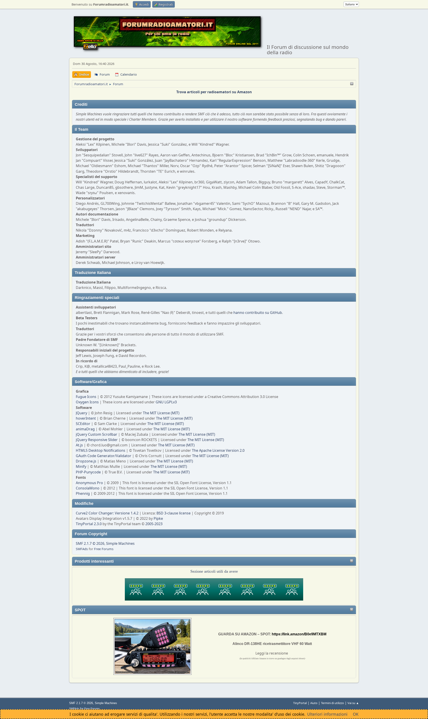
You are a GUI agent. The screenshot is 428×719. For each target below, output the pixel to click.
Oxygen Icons (87, 402)
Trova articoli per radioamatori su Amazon (214, 91)
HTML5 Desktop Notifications (100, 450)
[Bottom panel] (352, 84)
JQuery (81, 412)
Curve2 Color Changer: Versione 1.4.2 (107, 513)
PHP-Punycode (88, 472)
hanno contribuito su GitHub (257, 312)
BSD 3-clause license (173, 513)
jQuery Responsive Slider (97, 439)
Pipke (158, 518)
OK (355, 714)
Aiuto (313, 703)
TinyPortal (300, 703)
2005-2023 (154, 523)
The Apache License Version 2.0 (218, 450)
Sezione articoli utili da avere (214, 571)
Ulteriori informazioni (327, 714)
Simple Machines (120, 543)
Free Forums (103, 549)
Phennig (83, 493)
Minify (81, 466)
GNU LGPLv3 (166, 402)
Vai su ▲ (353, 703)
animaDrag (85, 429)
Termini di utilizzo (332, 703)
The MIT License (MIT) (161, 412)
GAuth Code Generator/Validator (103, 455)
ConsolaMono (87, 488)
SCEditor (83, 423)
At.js (79, 445)
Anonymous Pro (89, 482)
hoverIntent (86, 418)
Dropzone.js (86, 461)
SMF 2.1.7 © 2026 (90, 543)
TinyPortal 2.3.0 (89, 523)
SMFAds (82, 549)
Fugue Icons (86, 396)
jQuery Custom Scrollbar (96, 434)
